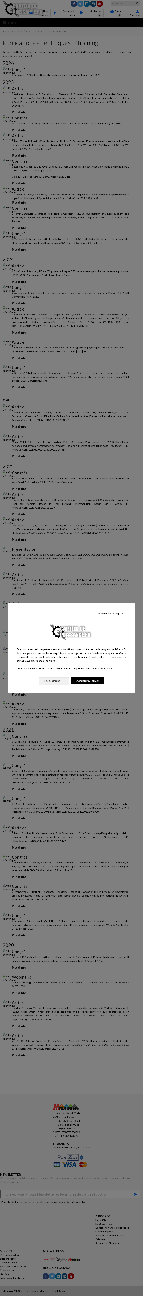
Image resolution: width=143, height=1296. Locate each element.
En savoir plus (54, 680)
